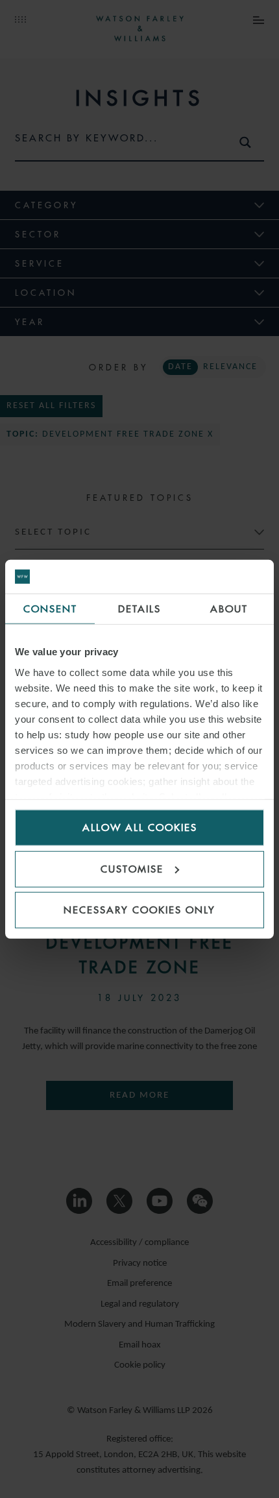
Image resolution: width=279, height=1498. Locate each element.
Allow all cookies (139, 827)
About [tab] (229, 609)
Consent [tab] (50, 609)
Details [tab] (139, 609)
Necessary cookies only (139, 910)
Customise (132, 868)
